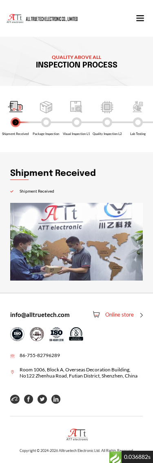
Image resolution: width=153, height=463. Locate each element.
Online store (119, 314)
